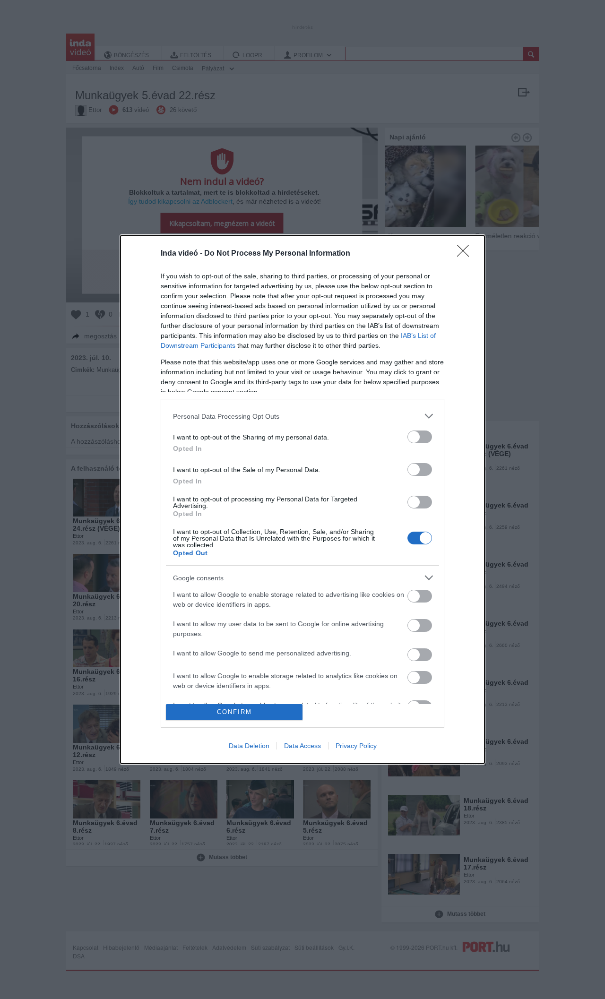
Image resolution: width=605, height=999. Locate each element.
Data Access (302, 745)
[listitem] (302, 416)
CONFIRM (234, 711)
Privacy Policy (356, 745)
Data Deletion (249, 745)
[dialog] (302, 499)
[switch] (419, 437)
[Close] (466, 254)
